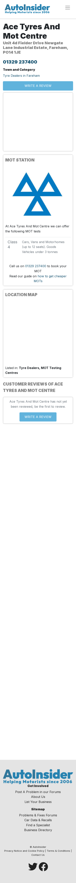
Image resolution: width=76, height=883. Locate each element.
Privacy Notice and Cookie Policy (24, 850)
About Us (38, 797)
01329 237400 (20, 62)
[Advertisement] (38, 122)
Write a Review (38, 86)
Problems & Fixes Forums (38, 815)
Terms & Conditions (58, 850)
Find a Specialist (38, 825)
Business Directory (38, 830)
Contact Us (38, 854)
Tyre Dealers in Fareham (21, 76)
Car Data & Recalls (38, 820)
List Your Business (38, 802)
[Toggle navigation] (67, 7)
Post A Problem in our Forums (38, 792)
